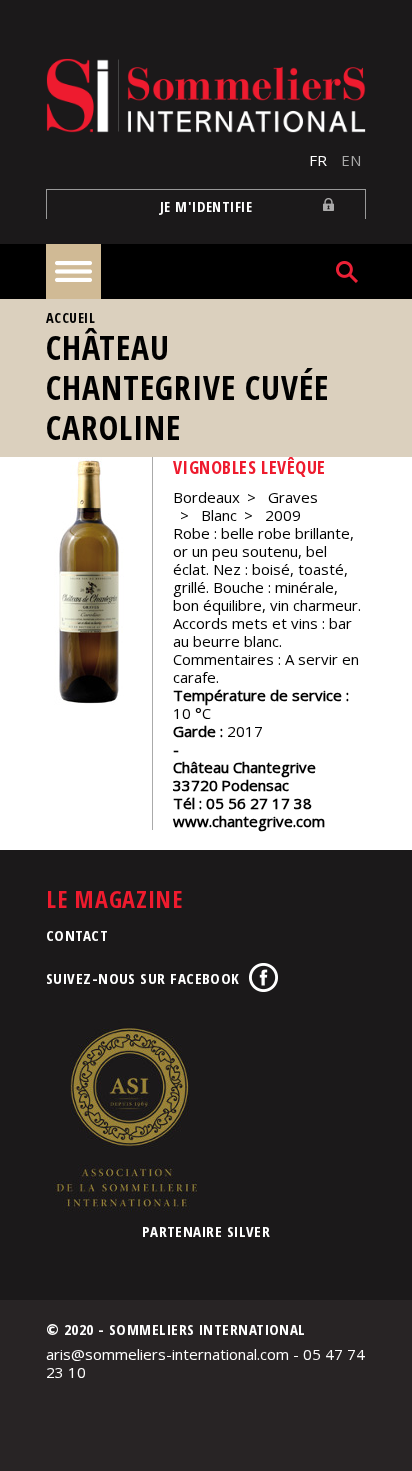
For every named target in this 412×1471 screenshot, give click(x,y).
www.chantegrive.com (249, 821)
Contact (77, 935)
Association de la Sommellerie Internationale (126, 1117)
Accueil (70, 317)
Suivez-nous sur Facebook (143, 978)
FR (318, 160)
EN (351, 160)
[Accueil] (206, 95)
